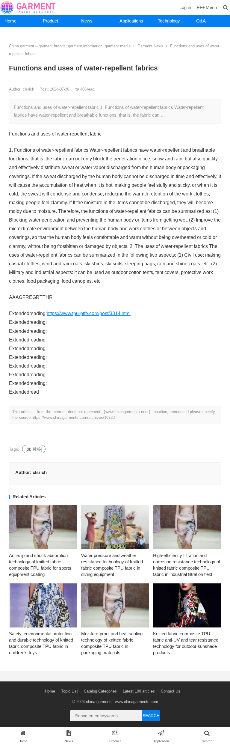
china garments (99, 701)
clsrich (29, 89)
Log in (185, 7)
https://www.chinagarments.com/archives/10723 (73, 417)
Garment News (150, 46)
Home (10, 20)
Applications (131, 20)
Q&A (201, 20)
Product (50, 20)
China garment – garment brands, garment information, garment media (70, 46)
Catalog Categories (100, 691)
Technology (169, 20)
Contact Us (170, 691)
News (87, 20)
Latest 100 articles (139, 691)
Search (151, 715)
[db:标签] (33, 449)
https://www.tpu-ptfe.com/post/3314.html (89, 313)
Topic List (69, 691)
